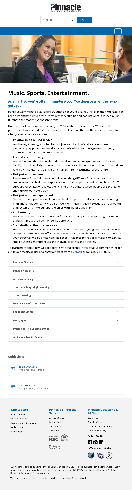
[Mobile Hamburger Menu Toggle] (118, 31)
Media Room (16, 427)
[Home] (55, 449)
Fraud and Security (97, 430)
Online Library (56, 422)
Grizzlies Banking (23, 279)
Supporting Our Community (23, 422)
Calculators (54, 430)
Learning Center (57, 417)
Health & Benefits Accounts (29, 303)
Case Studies (55, 426)
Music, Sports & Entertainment (31, 328)
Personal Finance (23, 262)
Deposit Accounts (23, 270)
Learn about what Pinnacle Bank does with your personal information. (65, 468)
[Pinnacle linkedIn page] (101, 443)
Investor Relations (19, 418)
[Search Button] (72, 20)
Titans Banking (22, 295)
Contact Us (93, 417)
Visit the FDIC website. (103, 466)
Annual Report (17, 431)
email (78, 252)
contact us (45, 473)
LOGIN (84, 20)
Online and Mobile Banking (28, 337)
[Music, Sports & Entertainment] (66, 11)
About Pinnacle (17, 414)
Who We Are (19, 410)
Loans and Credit (23, 311)
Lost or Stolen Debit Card (100, 426)
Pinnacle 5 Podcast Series (62, 411)
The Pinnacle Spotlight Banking (31, 287)
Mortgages (19, 320)
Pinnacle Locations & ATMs (103, 411)
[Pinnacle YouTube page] (96, 443)
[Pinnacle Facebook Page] (90, 443)
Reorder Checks (95, 422)
